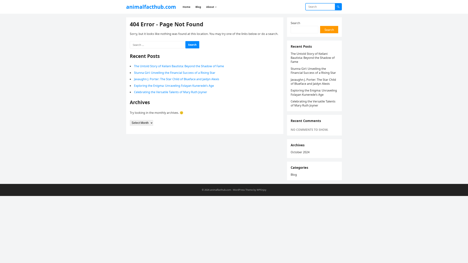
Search (295, 23)
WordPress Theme (243, 189)
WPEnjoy (261, 189)
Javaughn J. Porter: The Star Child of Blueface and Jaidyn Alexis (176, 79)
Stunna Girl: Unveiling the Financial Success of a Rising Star (174, 73)
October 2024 (300, 152)
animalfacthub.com (151, 6)
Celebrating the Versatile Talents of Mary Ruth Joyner (170, 92)
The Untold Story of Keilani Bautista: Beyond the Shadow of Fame (179, 66)
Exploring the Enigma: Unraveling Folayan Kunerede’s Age (174, 86)
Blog (294, 175)
